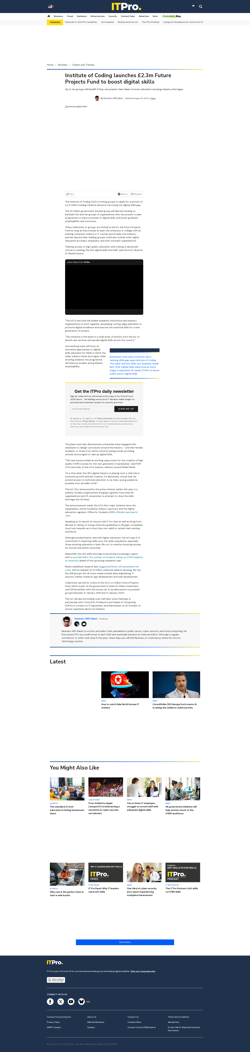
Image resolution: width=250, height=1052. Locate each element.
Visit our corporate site (143, 971)
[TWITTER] (77, 624)
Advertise (144, 16)
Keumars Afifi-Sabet (113, 98)
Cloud (70, 16)
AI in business (107, 22)
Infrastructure (98, 16)
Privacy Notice (89, 421)
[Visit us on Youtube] (71, 1001)
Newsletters (173, 1022)
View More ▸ (125, 942)
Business (58, 16)
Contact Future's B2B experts (142, 1027)
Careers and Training (83, 64)
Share (71, 194)
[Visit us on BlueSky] (80, 1001)
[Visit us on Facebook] (50, 1001)
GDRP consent (54, 1027)
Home (50, 64)
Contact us (133, 1017)
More (155, 16)
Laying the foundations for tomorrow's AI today (186, 22)
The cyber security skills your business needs (134, 363)
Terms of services (105, 418)
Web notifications (95, 1022)
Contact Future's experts (59, 1017)
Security (113, 16)
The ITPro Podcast (151, 22)
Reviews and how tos (128, 22)
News (153, 98)
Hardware (82, 16)
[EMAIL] (85, 624)
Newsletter (138, 194)
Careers (91, 1027)
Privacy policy (53, 1022)
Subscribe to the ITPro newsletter (81, 22)
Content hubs (128, 16)
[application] (104, 287)
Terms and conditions (178, 1017)
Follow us (124, 194)
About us (91, 1017)
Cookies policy (134, 1022)
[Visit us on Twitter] (60, 1001)
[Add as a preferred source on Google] (56, 980)
